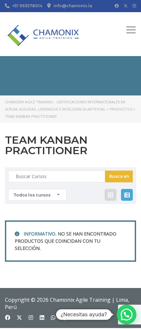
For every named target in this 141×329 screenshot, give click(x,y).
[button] (126, 314)
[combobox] (37, 195)
